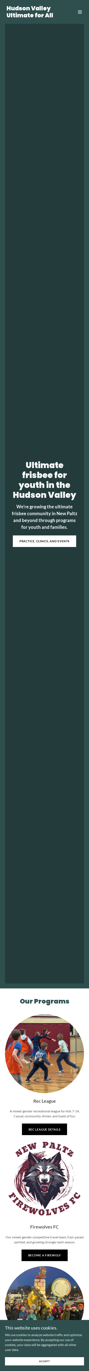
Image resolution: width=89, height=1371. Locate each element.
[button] (80, 12)
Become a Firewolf (44, 1255)
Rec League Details (45, 1129)
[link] (33, 16)
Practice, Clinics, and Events (44, 541)
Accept (44, 1361)
